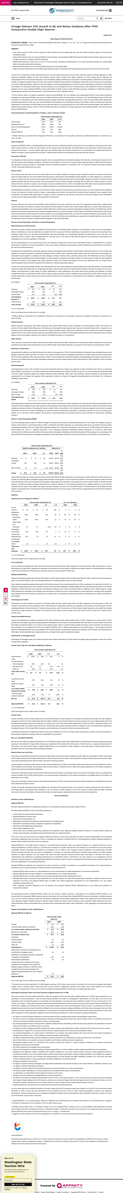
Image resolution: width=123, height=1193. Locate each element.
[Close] (32, 1156)
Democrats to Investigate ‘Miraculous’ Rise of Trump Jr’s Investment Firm (63, 3)
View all (119, 2)
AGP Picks (5, 3)
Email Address (9, 1177)
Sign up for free (18, 1184)
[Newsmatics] (6, 603)
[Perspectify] (6, 594)
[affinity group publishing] (6, 598)
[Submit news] (6, 590)
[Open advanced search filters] (101, 18)
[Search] (97, 18)
